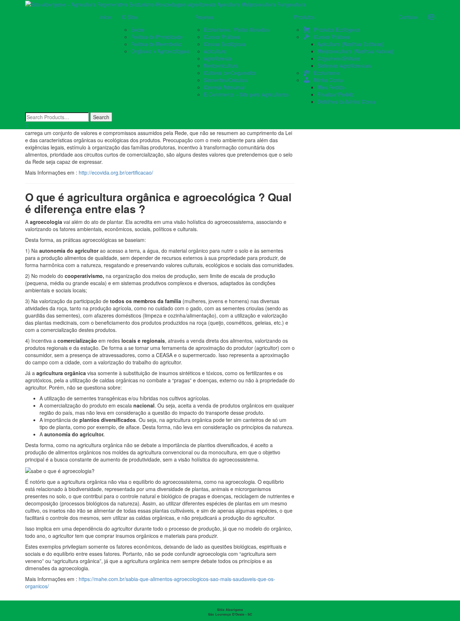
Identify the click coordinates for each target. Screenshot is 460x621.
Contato (408, 17)
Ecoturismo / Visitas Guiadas (236, 29)
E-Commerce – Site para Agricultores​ (246, 94)
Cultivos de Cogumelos (230, 72)
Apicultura (215, 51)
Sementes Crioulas (225, 80)
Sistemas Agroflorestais (344, 65)
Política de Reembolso (156, 44)
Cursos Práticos (222, 36)
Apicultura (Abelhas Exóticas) (350, 44)
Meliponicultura (221, 65)
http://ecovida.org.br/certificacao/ (116, 172)
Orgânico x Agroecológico (160, 51)
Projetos (204, 17)
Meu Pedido (331, 87)
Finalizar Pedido (335, 94)
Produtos (304, 17)
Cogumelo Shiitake (338, 58)
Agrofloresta (217, 58)
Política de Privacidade (157, 36)
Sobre (137, 29)
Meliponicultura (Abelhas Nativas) (355, 51)
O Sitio (129, 17)
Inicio (105, 17)
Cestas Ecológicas (224, 44)
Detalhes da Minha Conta (346, 101)
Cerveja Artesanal (224, 87)
